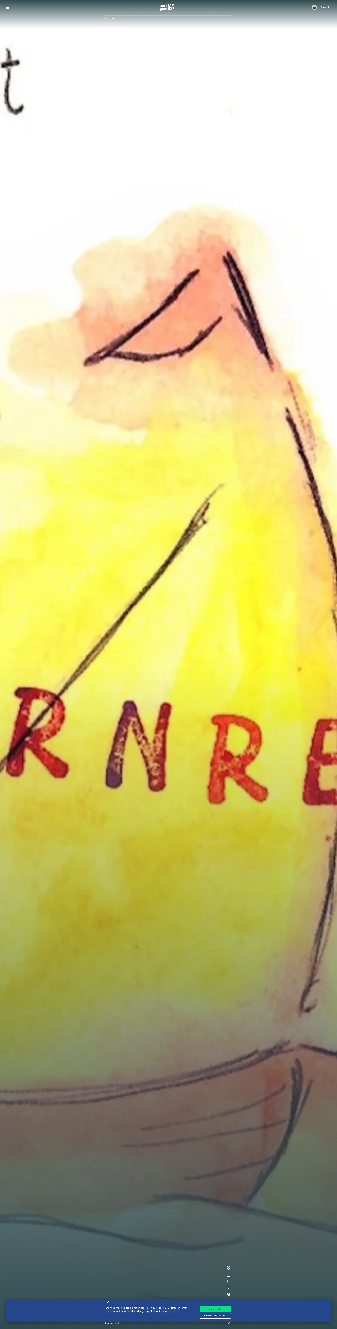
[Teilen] (228, 1294)
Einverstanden (215, 1309)
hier (167, 1311)
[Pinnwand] (228, 1287)
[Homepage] (168, 7)
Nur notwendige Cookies (215, 1316)
